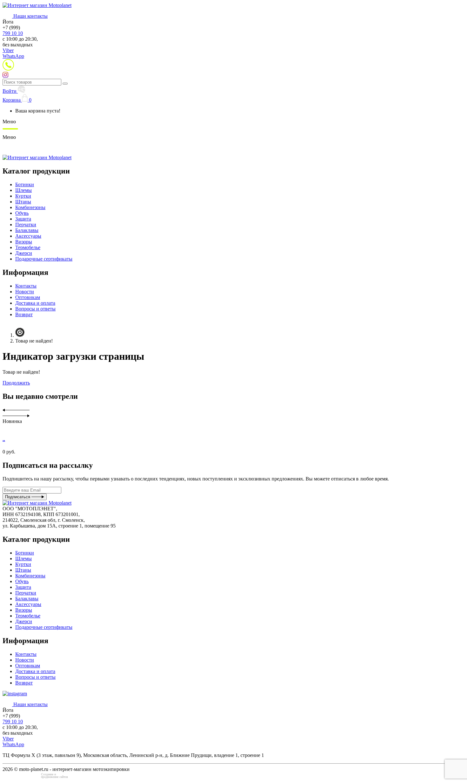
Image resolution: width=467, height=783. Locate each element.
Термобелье (27, 247)
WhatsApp (13, 56)
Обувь (22, 213)
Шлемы (23, 190)
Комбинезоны (30, 207)
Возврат (24, 314)
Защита (23, 218)
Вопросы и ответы (35, 308)
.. (4, 439)
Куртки (23, 196)
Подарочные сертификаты (43, 259)
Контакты (26, 286)
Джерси (23, 253)
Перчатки (25, 224)
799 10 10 (13, 33)
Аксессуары (28, 236)
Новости (24, 291)
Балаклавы (26, 230)
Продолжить (16, 382)
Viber (8, 50)
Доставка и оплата (35, 303)
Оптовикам (27, 297)
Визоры (23, 241)
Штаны (23, 201)
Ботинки (24, 184)
